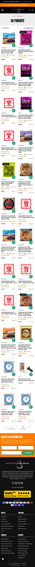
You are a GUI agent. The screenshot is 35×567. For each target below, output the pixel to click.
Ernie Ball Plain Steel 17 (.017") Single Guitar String (9, 313)
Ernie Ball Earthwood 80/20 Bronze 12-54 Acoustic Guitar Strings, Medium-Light (25, 347)
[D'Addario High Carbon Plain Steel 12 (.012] (9, 367)
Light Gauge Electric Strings (7, 553)
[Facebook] (13, 483)
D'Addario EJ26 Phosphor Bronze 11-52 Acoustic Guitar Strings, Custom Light (25, 150)
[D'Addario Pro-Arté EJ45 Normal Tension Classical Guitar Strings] (9, 204)
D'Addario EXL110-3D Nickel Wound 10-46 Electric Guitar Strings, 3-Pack (25, 184)
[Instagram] (19, 483)
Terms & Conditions (6, 523)
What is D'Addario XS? (23, 548)
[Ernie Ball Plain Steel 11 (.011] (9, 103)
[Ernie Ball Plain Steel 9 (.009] (9, 135)
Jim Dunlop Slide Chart (23, 541)
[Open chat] (3, 559)
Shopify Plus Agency (16, 565)
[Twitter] (16, 483)
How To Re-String (22, 539)
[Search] (30, 10)
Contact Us (3, 519)
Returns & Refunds (22, 519)
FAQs (10, 563)
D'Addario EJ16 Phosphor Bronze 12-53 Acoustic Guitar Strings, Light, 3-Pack (8, 249)
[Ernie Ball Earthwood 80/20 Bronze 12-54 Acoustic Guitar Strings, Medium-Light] (26, 333)
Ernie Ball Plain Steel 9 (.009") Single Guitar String (9, 148)
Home (14, 16)
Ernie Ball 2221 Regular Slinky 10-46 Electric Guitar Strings (7, 183)
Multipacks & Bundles (6, 550)
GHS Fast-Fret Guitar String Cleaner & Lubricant (26, 379)
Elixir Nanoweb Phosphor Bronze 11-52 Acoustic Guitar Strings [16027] (25, 116)
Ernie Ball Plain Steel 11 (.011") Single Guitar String (9, 115)
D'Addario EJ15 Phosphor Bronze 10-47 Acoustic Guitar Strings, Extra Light (8, 346)
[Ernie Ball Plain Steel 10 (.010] (9, 70)
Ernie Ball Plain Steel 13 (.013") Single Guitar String (26, 216)
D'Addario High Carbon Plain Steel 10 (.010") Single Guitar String (8, 413)
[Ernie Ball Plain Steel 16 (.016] (9, 269)
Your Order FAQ (22, 521)
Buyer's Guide (21, 526)
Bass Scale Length (22, 550)
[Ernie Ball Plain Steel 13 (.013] (26, 204)
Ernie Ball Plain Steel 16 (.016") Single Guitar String (9, 281)
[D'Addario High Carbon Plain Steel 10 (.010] (9, 399)
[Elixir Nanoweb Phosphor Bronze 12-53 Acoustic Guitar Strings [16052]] (26, 70)
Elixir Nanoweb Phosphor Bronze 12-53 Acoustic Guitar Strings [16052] (25, 84)
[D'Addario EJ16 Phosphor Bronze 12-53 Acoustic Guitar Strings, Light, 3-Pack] (9, 235)
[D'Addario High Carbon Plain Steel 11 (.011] (26, 399)
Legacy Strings (4, 548)
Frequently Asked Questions (7, 526)
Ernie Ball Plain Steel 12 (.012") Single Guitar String (26, 281)
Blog (2, 531)
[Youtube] (22, 483)
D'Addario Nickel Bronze (7, 541)
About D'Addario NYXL (23, 546)
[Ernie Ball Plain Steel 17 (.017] (9, 300)
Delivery (20, 516)
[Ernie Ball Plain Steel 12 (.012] (26, 269)
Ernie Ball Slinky (5, 539)
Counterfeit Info (21, 555)
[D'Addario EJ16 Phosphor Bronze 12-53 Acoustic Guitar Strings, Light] (9, 38)
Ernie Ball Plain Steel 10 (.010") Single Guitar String (9, 83)
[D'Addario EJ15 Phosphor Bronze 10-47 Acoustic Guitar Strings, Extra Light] (9, 333)
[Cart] (33, 10)
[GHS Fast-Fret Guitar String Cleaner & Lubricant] (26, 367)
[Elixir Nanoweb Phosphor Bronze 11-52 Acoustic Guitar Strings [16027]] (26, 103)
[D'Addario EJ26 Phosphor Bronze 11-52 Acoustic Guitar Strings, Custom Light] (26, 135)
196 (23, 426)
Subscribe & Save (22, 528)
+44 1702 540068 (18, 487)
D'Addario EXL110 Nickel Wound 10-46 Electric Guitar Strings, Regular (25, 314)
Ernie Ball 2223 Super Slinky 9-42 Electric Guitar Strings (25, 51)
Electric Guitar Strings (6, 543)
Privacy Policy (4, 521)
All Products (19, 16)
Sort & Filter (6, 28)
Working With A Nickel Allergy (25, 543)
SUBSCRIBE (28, 453)
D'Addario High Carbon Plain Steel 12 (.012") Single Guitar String (8, 380)
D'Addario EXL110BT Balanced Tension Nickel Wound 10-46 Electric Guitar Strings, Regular (25, 249)
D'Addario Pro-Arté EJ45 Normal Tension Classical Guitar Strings (8, 217)
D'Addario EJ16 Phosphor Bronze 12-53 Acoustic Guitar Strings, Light (8, 51)
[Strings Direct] (17, 10)
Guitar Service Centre (6, 528)
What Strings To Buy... (23, 553)
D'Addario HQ (21, 557)
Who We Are (4, 516)
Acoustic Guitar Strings (6, 546)
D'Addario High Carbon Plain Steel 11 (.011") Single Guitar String (25, 413)
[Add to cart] (13, 45)
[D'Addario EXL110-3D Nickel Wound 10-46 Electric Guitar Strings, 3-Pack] (26, 170)
